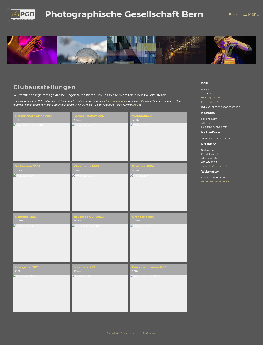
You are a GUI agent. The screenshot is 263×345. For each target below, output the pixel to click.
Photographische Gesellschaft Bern (124, 14)
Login (234, 14)
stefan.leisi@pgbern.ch (214, 166)
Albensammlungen (116, 100)
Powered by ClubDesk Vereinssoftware (123, 333)
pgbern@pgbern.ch (213, 101)
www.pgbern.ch (210, 97)
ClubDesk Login (149, 333)
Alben (143, 100)
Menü (253, 14)
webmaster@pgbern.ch (215, 181)
